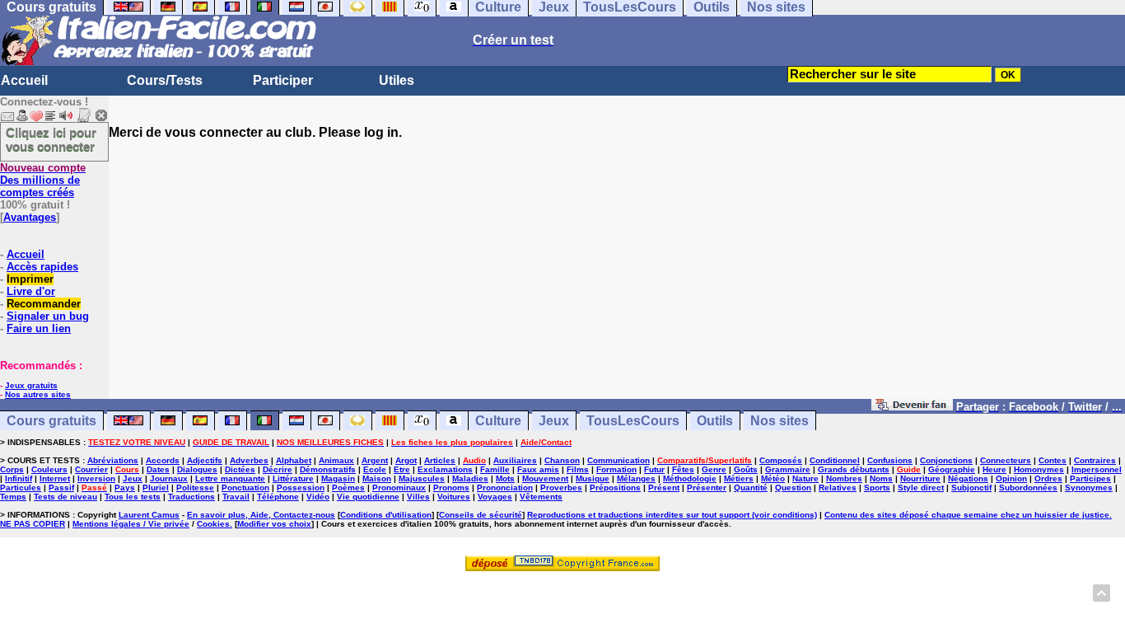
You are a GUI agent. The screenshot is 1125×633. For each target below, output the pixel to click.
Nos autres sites (38, 394)
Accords (163, 460)
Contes (1053, 460)
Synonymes (1089, 487)
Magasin (338, 478)
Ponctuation (245, 487)
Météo (773, 478)
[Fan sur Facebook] (912, 406)
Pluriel (155, 487)
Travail (236, 496)
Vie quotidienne (368, 496)
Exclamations (445, 469)
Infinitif (18, 478)
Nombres (844, 478)
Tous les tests (133, 496)
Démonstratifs (328, 469)
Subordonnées (1028, 487)
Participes (1090, 478)
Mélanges (636, 478)
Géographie (951, 469)
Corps (12, 469)
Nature (805, 478)
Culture (498, 421)
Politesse (195, 487)
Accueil (24, 80)
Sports (877, 487)
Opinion (1011, 478)
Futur (654, 469)
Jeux (554, 421)
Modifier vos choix (274, 523)
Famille (495, 469)
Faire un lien (39, 328)
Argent (375, 460)
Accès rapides (42, 266)
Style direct (921, 487)
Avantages (29, 217)
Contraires (1095, 460)
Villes (418, 496)
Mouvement (545, 478)
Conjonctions (946, 460)
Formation (616, 469)
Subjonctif (971, 487)
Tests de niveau (65, 496)
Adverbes (249, 460)
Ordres (1048, 478)
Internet (55, 478)
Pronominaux (399, 487)
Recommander (44, 304)
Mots (505, 478)
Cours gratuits (51, 421)
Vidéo (317, 496)
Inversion (96, 478)
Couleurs (49, 469)
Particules (20, 487)
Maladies (470, 478)
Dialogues (197, 469)
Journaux (169, 478)
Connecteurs (1005, 460)
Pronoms (451, 487)
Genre (714, 469)
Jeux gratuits (31, 385)
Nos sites (779, 421)
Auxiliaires (515, 460)
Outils (715, 421)
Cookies (213, 523)
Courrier (91, 469)
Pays (124, 487)
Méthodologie (690, 478)
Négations (968, 478)
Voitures (453, 496)
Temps (13, 496)
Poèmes (348, 487)
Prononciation (505, 487)
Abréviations (112, 460)
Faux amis (538, 469)
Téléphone (278, 496)
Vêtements (541, 496)
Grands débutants (853, 469)
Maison (376, 478)
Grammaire (787, 469)
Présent (663, 487)
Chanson (562, 460)
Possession (300, 487)
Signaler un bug (48, 316)
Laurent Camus (149, 514)
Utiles (396, 80)
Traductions (191, 496)
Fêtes (683, 469)
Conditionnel (835, 460)
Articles (439, 460)
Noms (881, 478)
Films (578, 469)
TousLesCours (632, 421)
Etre (402, 469)
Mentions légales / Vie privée (130, 523)
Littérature (293, 478)
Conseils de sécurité (480, 514)
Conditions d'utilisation (386, 514)
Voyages (495, 496)
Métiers (739, 478)
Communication (618, 460)
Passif (61, 487)
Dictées (240, 469)
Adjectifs (204, 460)
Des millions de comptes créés (43, 180)
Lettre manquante (230, 478)
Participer (283, 80)
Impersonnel (1096, 469)
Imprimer (30, 279)
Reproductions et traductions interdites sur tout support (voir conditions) (672, 514)
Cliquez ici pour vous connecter (51, 139)
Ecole (374, 469)
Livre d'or (31, 291)
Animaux (336, 460)
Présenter (706, 487)
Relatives (838, 487)
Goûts (746, 469)
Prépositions (615, 487)
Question (793, 487)
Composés (780, 460)
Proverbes (561, 487)
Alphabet (293, 460)
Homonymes (1039, 469)
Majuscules (422, 478)
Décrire (277, 469)
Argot (406, 460)
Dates (158, 469)
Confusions (890, 460)
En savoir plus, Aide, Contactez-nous (261, 514)
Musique (592, 478)
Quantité (751, 487)
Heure (994, 469)
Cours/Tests (165, 80)
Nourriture (920, 478)
